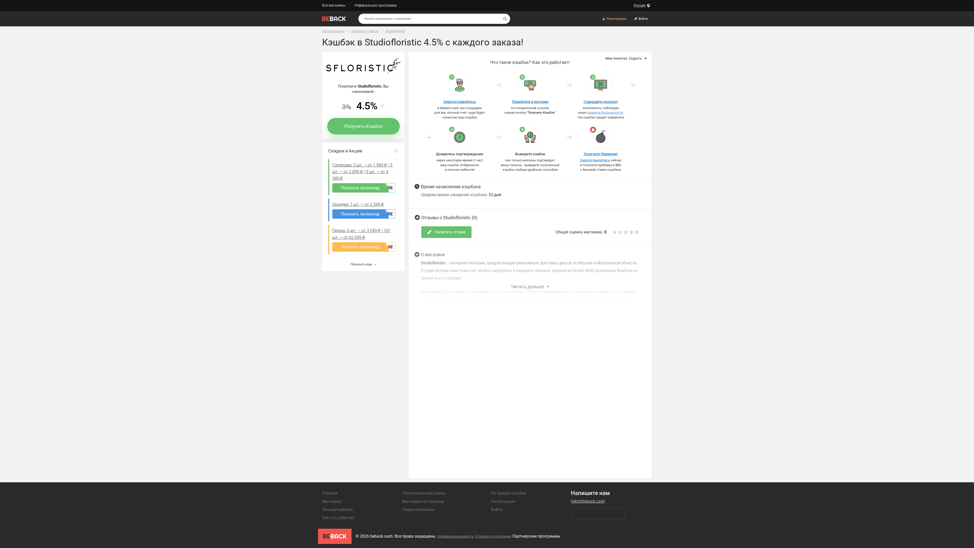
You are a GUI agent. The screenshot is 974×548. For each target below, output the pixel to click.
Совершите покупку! (601, 102)
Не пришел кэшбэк (509, 493)
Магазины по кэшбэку (423, 501)
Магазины (332, 501)
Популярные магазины (424, 493)
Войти (496, 509)
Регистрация (503, 501)
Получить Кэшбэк (363, 126)
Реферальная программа (376, 5)
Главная (330, 493)
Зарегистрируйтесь (459, 102)
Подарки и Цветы (364, 31)
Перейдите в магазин (530, 102)
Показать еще (362, 264)
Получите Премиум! (601, 154)
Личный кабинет (337, 509)
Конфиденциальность (455, 536)
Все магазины (333, 5)
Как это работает (338, 517)
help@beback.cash (588, 501)
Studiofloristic (395, 31)
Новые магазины (418, 509)
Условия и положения (493, 536)
